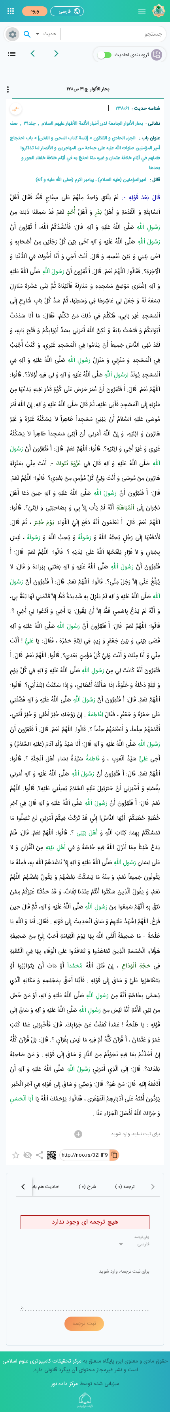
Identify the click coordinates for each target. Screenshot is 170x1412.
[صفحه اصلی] (158, 11)
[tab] (88, 89)
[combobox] (113, 34)
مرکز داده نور (64, 1384)
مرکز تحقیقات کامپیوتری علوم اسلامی (41, 1361)
